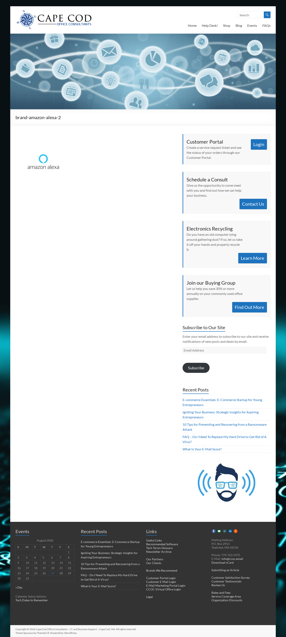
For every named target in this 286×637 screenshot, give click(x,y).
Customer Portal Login (161, 578)
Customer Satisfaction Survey (230, 577)
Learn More (252, 258)
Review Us (218, 585)
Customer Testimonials (226, 581)
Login (258, 144)
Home (192, 25)
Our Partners (154, 559)
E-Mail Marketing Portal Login (165, 585)
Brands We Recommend (161, 570)
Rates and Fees (221, 592)
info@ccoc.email (232, 559)
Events (252, 25)
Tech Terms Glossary (159, 548)
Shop (226, 25)
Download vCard (222, 562)
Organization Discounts (226, 600)
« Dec (19, 587)
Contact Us (253, 204)
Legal (149, 597)
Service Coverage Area (226, 596)
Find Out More (249, 307)
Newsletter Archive (158, 551)
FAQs (266, 25)
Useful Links (154, 540)
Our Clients (153, 563)
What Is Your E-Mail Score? (202, 449)
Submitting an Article (225, 570)
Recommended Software (162, 544)
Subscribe (196, 368)
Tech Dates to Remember (31, 600)
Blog (239, 25)
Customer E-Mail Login (161, 581)
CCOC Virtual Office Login (163, 589)
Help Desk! (210, 25)
